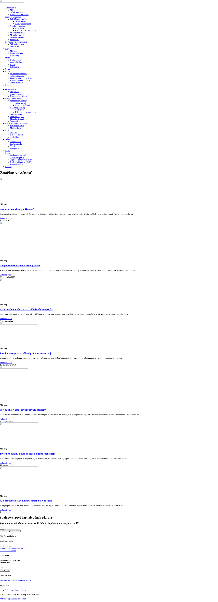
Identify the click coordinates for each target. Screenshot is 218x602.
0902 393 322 (5, 546)
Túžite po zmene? (17, 12)
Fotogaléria (14, 67)
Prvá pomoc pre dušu (18, 74)
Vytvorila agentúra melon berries (13, 599)
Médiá (7, 58)
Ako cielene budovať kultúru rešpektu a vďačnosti (26, 500)
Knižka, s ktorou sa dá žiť (20, 80)
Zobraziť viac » (6, 218)
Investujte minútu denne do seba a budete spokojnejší (27, 453)
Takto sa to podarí (17, 76)
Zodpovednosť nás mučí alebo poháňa (20, 265)
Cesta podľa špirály (23, 24)
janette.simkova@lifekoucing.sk (12, 548)
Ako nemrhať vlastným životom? (17, 209)
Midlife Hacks (15, 46)
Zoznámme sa (10, 8)
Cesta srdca (19, 28)
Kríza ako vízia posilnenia (25, 30)
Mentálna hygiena (17, 35)
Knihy (7, 71)
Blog (7, 49)
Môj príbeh (14, 10)
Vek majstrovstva (17, 44)
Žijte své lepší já (16, 83)
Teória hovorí (20, 21)
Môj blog (13, 51)
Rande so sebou (16, 53)
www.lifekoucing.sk (8, 550)
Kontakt (8, 85)
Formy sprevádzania (13, 17)
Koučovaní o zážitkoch (19, 15)
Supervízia (14, 40)
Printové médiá (16, 62)
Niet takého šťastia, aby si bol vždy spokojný (23, 409)
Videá (12, 65)
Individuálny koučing (18, 19)
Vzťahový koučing (17, 26)
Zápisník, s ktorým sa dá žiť (21, 78)
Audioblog (14, 55)
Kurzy (7, 69)
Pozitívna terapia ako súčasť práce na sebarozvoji (25, 353)
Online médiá (15, 60)
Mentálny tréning (17, 37)
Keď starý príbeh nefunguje (16, 42)
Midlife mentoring (17, 33)
